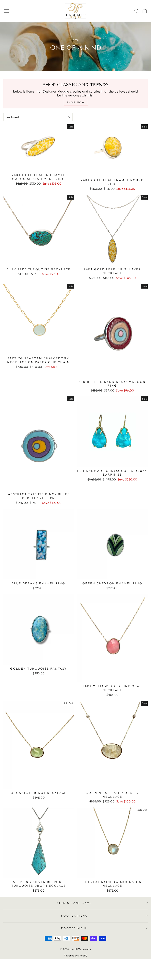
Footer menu (74, 915)
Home (74, 40)
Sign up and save (74, 902)
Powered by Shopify (75, 955)
